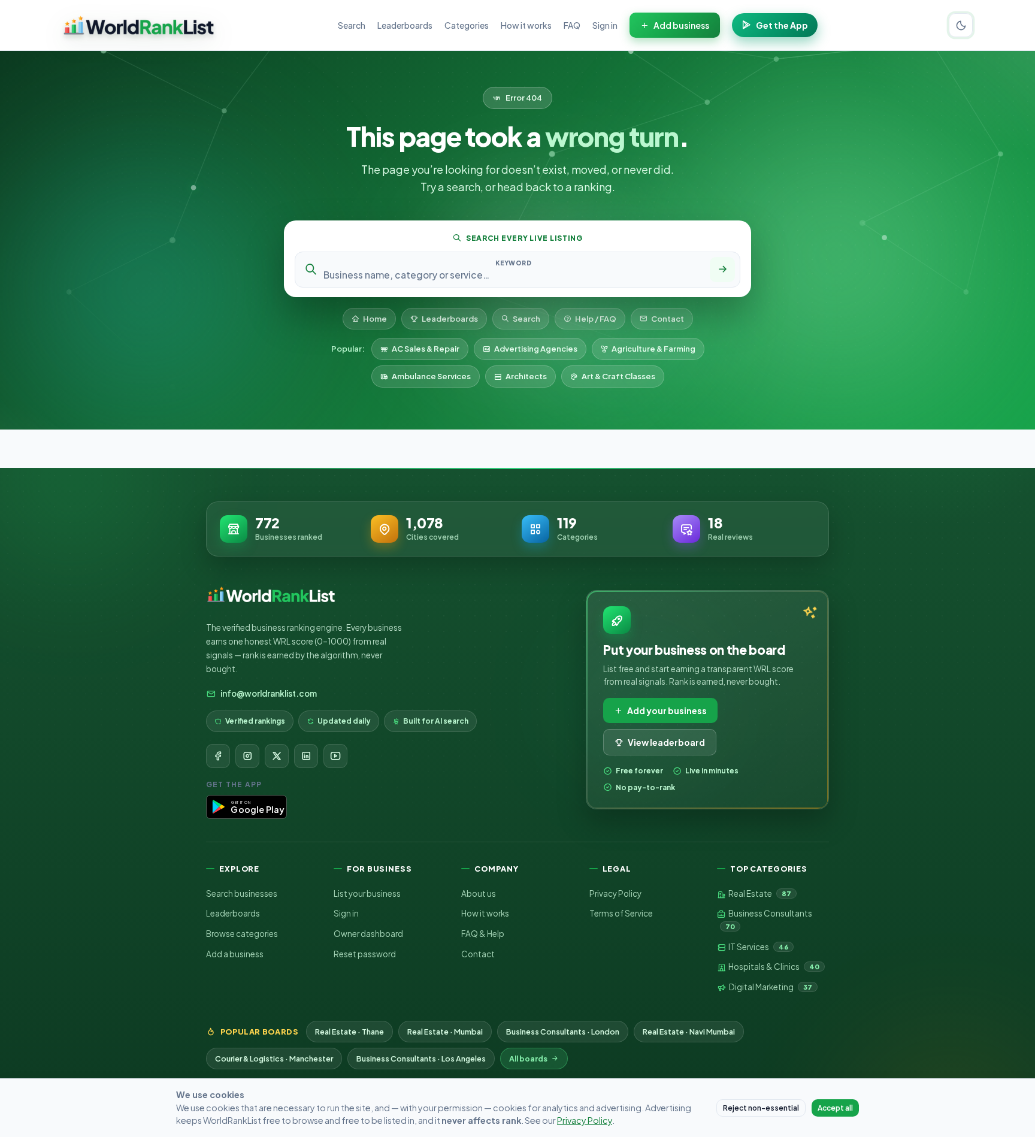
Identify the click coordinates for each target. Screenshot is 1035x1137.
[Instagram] (247, 756)
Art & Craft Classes (618, 376)
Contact (667, 318)
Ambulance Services (431, 376)
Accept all (835, 1107)
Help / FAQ (595, 318)
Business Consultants (768, 919)
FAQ (572, 25)
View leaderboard (666, 742)
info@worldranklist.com (268, 693)
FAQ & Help (482, 934)
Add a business (235, 954)
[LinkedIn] (306, 756)
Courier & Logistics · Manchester (274, 1058)
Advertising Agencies (535, 348)
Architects (526, 376)
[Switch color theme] (961, 25)
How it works (526, 25)
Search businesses (241, 893)
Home (375, 318)
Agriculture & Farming (653, 348)
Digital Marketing (770, 987)
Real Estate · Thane (349, 1031)
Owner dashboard (368, 934)
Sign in (605, 25)
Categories (466, 25)
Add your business (667, 710)
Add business (681, 25)
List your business (367, 893)
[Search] (722, 269)
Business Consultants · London (562, 1031)
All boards (528, 1058)
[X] (277, 756)
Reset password (365, 954)
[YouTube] (335, 756)
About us (478, 893)
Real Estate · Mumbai (445, 1031)
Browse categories (242, 934)
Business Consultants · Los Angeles (421, 1058)
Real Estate (759, 893)
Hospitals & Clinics (773, 966)
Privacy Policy (615, 893)
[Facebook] (218, 756)
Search (351, 25)
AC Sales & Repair (425, 348)
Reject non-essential (761, 1107)
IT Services (757, 947)
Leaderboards (404, 25)
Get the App (782, 25)
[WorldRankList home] (138, 25)
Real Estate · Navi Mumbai (689, 1031)
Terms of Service (621, 913)
